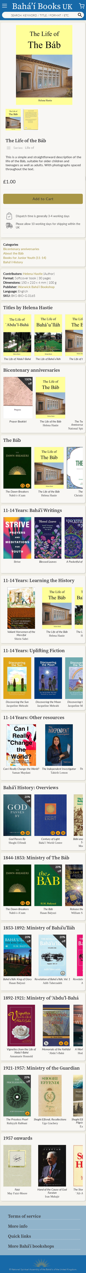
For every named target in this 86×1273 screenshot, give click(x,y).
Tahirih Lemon (59, 772)
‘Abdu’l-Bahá (56, 1053)
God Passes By (17, 838)
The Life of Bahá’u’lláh (48, 358)
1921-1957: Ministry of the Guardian (41, 1068)
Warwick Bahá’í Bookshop (36, 286)
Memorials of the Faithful (56, 1049)
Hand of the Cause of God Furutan (52, 1191)
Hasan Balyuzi (48, 912)
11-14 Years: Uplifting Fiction (34, 650)
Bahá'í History (13, 262)
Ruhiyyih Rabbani (17, 1123)
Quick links (19, 1236)
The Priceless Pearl (17, 1119)
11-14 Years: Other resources (33, 717)
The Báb (12, 440)
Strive (17, 561)
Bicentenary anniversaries (21, 248)
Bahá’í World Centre (50, 842)
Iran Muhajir (52, 1196)
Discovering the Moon (48, 701)
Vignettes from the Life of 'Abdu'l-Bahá (21, 1050)
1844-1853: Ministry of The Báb (36, 857)
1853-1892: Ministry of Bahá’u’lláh (39, 927)
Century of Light (50, 838)
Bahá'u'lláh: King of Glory (17, 979)
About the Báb (13, 253)
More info (17, 1226)
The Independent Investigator (59, 768)
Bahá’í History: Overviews (30, 787)
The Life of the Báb (50, 421)
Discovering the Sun (17, 701)
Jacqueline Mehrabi (17, 705)
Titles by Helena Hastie (28, 307)
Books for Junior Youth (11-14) (24, 257)
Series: (23, 148)
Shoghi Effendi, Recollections (50, 1119)
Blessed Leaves (48, 561)
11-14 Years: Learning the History (39, 580)
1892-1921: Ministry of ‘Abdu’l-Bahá (41, 998)
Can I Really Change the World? (21, 768)
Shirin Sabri (21, 638)
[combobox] (43, 15)
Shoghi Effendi (17, 842)
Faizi (17, 1189)
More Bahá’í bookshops (31, 1246)
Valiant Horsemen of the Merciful (21, 633)
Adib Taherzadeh (52, 983)
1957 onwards (17, 1138)
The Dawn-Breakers (17, 491)
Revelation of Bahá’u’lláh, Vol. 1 (52, 979)
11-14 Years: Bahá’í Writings (32, 510)
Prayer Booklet (18, 421)
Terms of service (24, 1216)
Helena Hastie (33, 273)
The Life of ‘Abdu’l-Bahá (17, 358)
